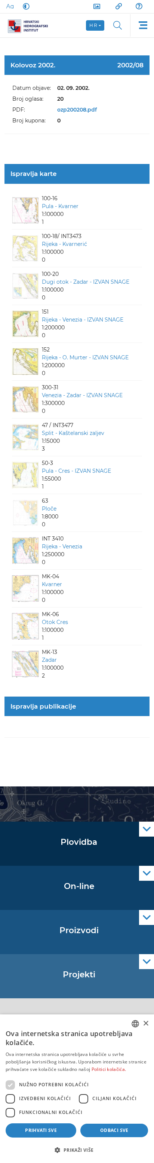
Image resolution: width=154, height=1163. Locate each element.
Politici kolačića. (109, 1069)
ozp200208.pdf (77, 109)
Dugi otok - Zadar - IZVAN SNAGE (85, 281)
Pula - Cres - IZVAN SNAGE (76, 471)
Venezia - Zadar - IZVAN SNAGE (82, 395)
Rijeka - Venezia (62, 546)
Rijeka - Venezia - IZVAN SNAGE (82, 319)
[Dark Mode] (24, 6)
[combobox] (135, 1023)
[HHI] (30, 25)
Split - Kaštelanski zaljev (73, 433)
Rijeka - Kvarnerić (64, 244)
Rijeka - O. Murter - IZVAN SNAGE (85, 357)
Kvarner (52, 584)
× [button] (145, 1023)
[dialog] (77, 1088)
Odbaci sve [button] (114, 1130)
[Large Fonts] (9, 6)
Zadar (49, 660)
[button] (77, 1149)
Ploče (49, 508)
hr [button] (93, 25)
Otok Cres (55, 622)
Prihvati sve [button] (41, 1130)
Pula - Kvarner (60, 206)
